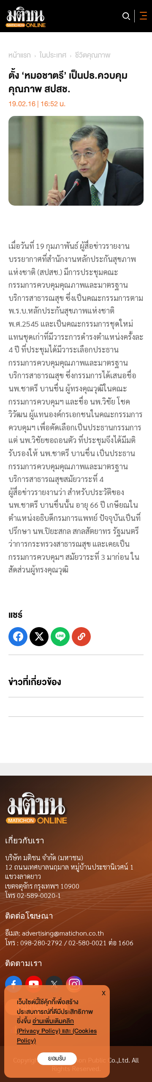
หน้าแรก (19, 55)
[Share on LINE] (60, 636)
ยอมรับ (57, 1058)
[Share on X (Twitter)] (39, 636)
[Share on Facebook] (17, 636)
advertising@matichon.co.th (63, 932)
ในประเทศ (53, 55)
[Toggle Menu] (142, 16)
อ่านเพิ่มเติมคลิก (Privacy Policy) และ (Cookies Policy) (57, 1031)
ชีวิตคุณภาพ (93, 55)
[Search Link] (126, 16)
